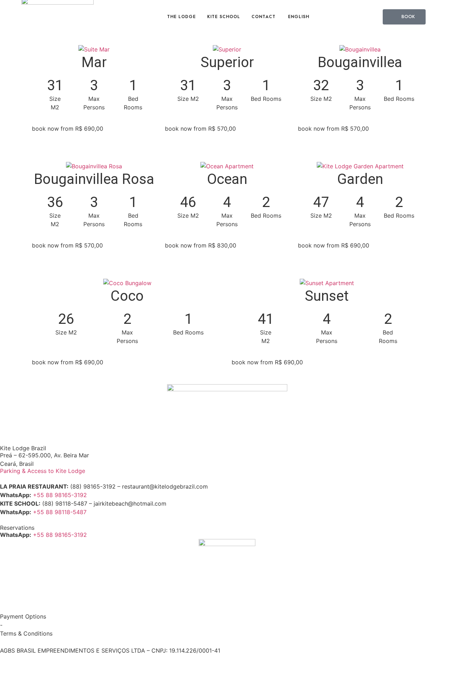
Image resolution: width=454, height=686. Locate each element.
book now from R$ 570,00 (200, 128)
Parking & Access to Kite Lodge (42, 470)
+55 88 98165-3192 (60, 495)
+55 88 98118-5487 (60, 512)
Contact (263, 16)
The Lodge (181, 16)
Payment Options (23, 616)
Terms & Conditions (26, 633)
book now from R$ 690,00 (67, 128)
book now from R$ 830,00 (200, 245)
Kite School (223, 16)
